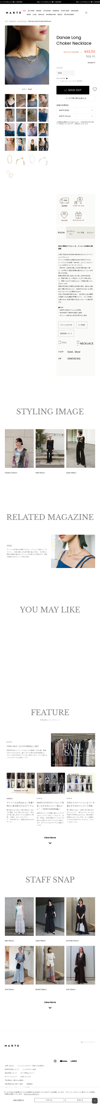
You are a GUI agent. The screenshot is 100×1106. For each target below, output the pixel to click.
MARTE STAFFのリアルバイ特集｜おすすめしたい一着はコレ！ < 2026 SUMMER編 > (50, 805)
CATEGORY (47, 11)
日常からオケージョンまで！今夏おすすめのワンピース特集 (81, 804)
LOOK (34, 14)
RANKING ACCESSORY (18, 21)
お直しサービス (25, 1077)
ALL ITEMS (31, 11)
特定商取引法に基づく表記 (14, 1084)
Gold (8, 658)
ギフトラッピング (11, 1077)
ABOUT (60, 14)
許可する (49, 1100)
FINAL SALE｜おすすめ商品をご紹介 (23, 746)
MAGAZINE (74, 11)
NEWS (29, 14)
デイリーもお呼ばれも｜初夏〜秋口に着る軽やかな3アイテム (21, 804)
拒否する (80, 1100)
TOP (6, 21)
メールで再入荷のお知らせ (75, 98)
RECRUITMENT (69, 14)
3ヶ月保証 (81, 325)
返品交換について (66, 333)
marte (13, 742)
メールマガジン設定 (29, 1069)
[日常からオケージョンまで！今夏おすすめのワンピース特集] (81, 783)
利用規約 (30, 1084)
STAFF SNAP (65, 11)
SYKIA (68, 342)
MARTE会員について (12, 1069)
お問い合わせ (9, 1066)
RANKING (56, 11)
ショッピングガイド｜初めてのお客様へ (31, 1066)
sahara (13, 798)
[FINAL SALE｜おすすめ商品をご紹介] (73, 750)
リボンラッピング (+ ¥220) (71, 81)
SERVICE (41, 14)
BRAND (38, 11)
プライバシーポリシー (31, 1094)
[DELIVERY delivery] (50, 2)
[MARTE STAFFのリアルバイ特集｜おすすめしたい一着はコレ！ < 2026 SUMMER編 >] (51, 783)
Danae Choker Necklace (72, 254)
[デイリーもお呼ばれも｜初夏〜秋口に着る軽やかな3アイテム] (21, 783)
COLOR (59, 68)
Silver (10, 658)
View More (50, 837)
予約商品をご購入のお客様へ (14, 1080)
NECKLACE (86, 343)
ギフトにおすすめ (66, 325)
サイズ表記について (27, 1073)
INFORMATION (51, 14)
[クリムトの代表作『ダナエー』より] (73, 551)
